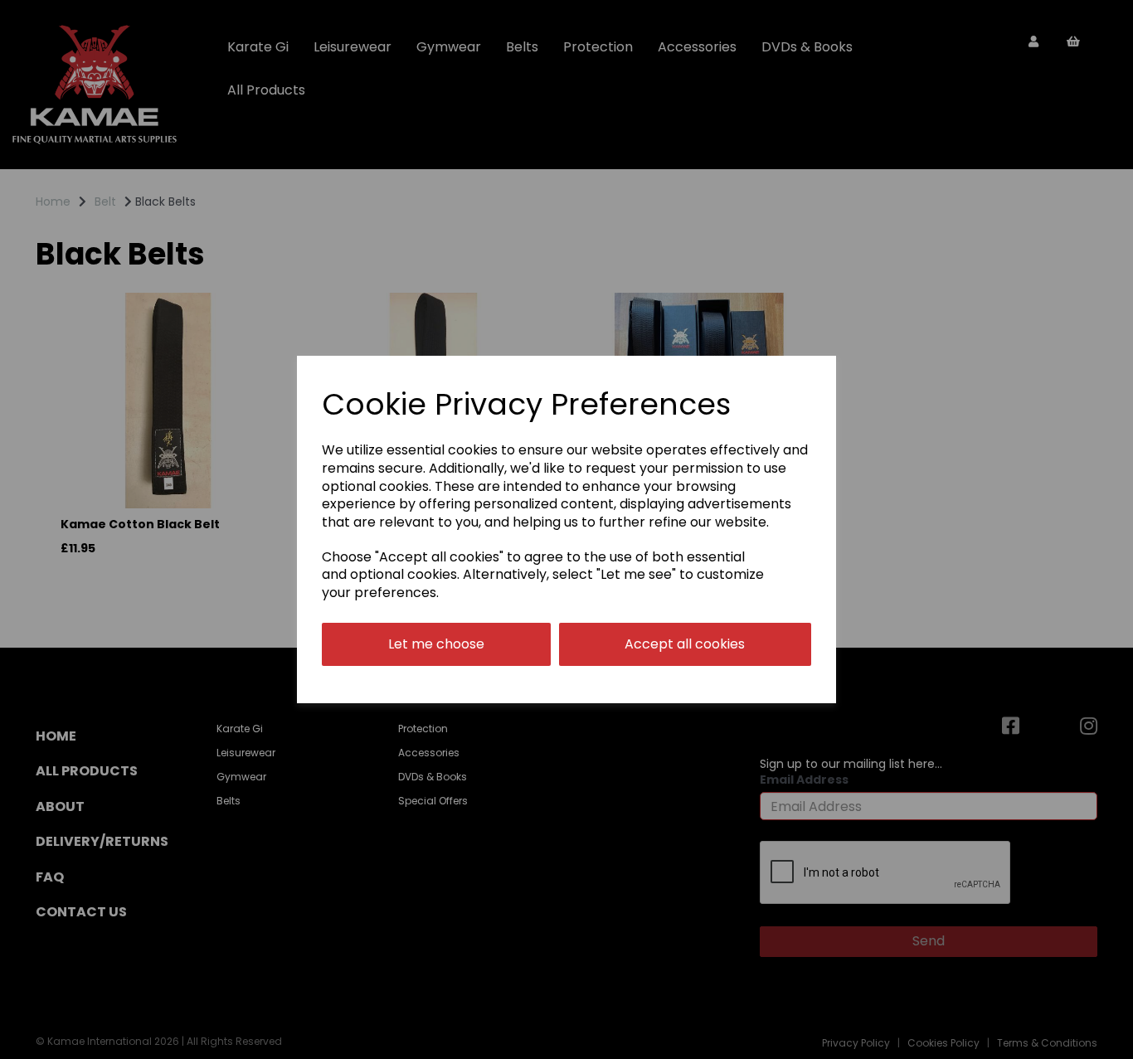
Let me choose (436, 643)
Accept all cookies (685, 643)
